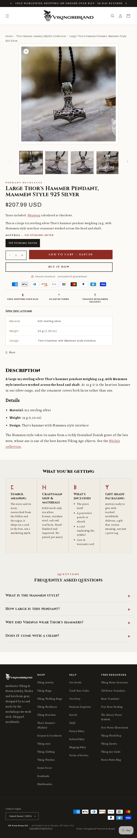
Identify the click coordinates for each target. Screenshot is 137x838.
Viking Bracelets (46, 715)
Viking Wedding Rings (49, 699)
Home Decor (44, 768)
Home (9, 36)
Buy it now (59, 267)
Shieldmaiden (44, 784)
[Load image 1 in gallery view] (31, 162)
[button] (7, 16)
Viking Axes (44, 743)
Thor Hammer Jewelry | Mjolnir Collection (41, 36)
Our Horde (75, 682)
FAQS (72, 723)
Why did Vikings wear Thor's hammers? (44, 622)
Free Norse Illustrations (114, 727)
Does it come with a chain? (32, 635)
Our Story (74, 699)
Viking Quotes (109, 743)
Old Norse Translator (113, 690)
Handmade (43, 776)
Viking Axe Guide (111, 752)
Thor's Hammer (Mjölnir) (46, 725)
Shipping (34, 215)
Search (73, 715)
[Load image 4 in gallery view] (108, 162)
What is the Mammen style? (32, 595)
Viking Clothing (46, 752)
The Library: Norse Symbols (111, 717)
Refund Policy (77, 739)
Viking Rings (44, 690)
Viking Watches (46, 760)
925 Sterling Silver (23, 243)
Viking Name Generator (114, 682)
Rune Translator (110, 699)
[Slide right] (127, 161)
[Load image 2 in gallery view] (56, 162)
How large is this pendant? (33, 609)
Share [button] (12, 352)
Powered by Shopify (106, 828)
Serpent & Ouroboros (49, 735)
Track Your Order (79, 690)
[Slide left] (9, 161)
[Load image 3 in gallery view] (82, 162)
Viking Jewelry (45, 682)
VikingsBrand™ (90, 828)
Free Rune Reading (112, 707)
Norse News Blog (111, 760)
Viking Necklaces (47, 707)
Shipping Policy (77, 747)
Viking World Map (111, 735)
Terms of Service (79, 755)
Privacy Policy (76, 731)
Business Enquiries (80, 707)
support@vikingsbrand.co (41, 828)
